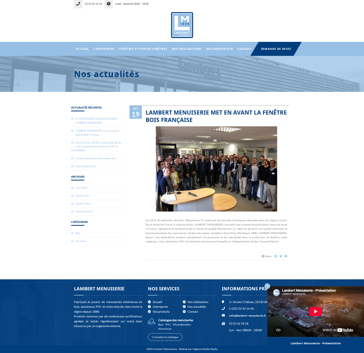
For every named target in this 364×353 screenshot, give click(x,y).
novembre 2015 (84, 211)
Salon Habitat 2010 (85, 166)
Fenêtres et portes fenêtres (143, 49)
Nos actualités (196, 306)
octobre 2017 (82, 195)
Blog (77, 233)
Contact (245, 49)
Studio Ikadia (210, 349)
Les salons (80, 241)
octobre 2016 (82, 203)
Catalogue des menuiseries (175, 320)
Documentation (219, 49)
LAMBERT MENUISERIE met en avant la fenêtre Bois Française (216, 116)
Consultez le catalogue (165, 337)
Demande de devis (276, 49)
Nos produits (161, 311)
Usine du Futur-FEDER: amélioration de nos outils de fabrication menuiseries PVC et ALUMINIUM (96, 146)
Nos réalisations (186, 49)
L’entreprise (104, 49)
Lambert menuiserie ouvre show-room (95, 158)
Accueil (82, 49)
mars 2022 (81, 187)
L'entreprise (160, 306)
